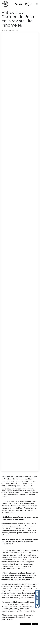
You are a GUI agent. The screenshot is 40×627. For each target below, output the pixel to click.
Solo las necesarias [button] (26, 624)
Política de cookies (7, 619)
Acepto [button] (35, 624)
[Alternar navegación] (37, 4)
